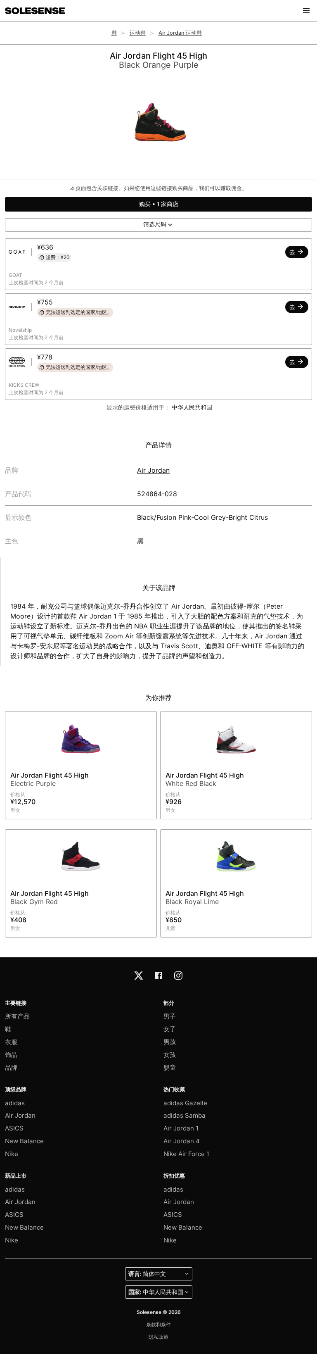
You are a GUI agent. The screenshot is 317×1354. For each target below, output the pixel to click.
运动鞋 (138, 33)
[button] (306, 10)
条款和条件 (158, 1324)
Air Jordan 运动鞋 (180, 33)
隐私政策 (158, 1337)
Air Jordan (153, 470)
